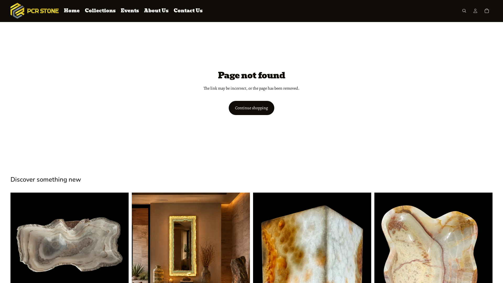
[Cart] (487, 11)
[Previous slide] (18, 245)
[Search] (464, 11)
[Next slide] (121, 245)
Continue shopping (251, 108)
